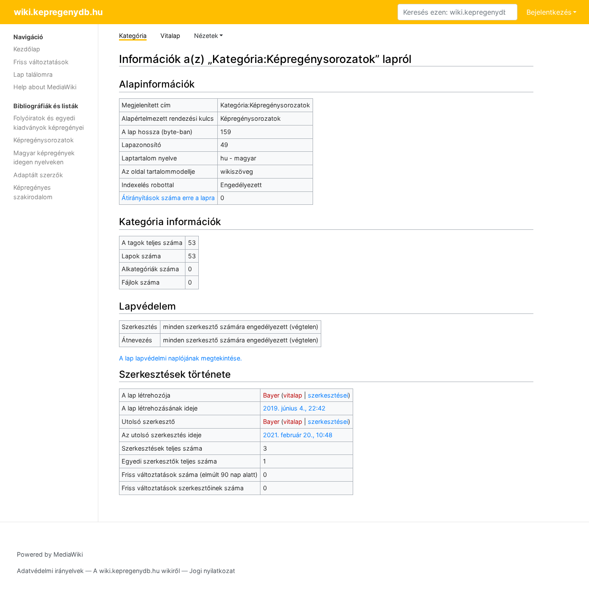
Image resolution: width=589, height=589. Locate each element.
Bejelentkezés (548, 12)
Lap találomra (33, 74)
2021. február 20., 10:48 (297, 435)
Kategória (133, 35)
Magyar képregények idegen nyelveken (44, 157)
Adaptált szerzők (38, 175)
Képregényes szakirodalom (33, 192)
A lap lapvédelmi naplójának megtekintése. (180, 358)
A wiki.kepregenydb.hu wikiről (136, 570)
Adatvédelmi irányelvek (50, 570)
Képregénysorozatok (43, 140)
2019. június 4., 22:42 (294, 408)
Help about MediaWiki (44, 87)
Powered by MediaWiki (50, 554)
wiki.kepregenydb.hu (58, 12)
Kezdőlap (26, 49)
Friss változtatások (41, 62)
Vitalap (170, 35)
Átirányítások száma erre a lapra (168, 197)
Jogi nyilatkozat (212, 570)
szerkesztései (328, 395)
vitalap (292, 395)
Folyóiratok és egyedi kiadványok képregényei (48, 122)
